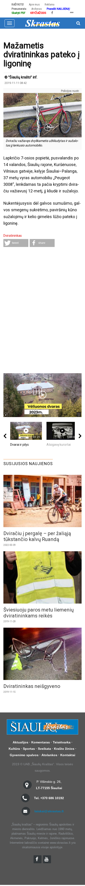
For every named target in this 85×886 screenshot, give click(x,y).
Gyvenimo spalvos (24, 755)
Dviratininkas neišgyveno (31, 686)
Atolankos (49, 755)
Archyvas (36, 8)
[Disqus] (42, 310)
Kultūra (14, 748)
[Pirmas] (42, 23)
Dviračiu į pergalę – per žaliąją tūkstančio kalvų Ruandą (37, 536)
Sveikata (44, 748)
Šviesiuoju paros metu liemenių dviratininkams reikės (38, 613)
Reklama (49, 4)
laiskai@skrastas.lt (49, 811)
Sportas (29, 748)
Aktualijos (20, 742)
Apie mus (34, 4)
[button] (15, 243)
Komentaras (40, 742)
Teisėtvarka (61, 742)
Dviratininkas (12, 235)
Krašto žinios (64, 748)
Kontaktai (67, 755)
